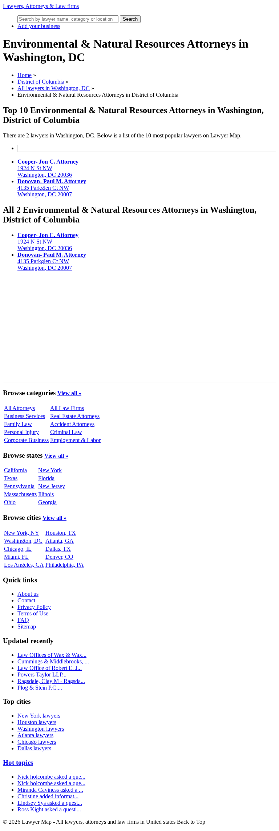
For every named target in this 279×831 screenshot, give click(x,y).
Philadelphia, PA (64, 565)
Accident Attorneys (72, 424)
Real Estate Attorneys (75, 416)
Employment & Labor (75, 440)
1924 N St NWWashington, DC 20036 (47, 168)
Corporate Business (26, 440)
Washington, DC (23, 541)
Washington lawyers (40, 729)
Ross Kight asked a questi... (49, 809)
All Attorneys (19, 408)
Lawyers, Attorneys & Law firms (41, 6)
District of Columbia (40, 82)
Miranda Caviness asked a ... (50, 790)
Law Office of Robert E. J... (49, 668)
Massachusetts (20, 494)
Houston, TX (60, 533)
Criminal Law (66, 432)
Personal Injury (21, 432)
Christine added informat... (47, 796)
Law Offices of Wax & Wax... (51, 655)
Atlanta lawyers (35, 735)
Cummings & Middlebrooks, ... (53, 661)
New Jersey (51, 486)
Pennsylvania (19, 486)
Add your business (38, 26)
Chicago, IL (18, 549)
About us (28, 594)
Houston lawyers (36, 722)
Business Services (24, 416)
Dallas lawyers (34, 748)
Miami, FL (16, 557)
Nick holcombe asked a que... (51, 777)
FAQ (23, 620)
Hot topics (18, 762)
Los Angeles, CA (24, 565)
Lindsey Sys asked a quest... (49, 803)
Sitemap (26, 626)
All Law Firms (67, 408)
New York (50, 470)
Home (24, 75)
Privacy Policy (34, 607)
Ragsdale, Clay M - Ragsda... (51, 681)
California (15, 470)
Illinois (46, 494)
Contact (26, 600)
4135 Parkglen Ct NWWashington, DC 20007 (51, 187)
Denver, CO (59, 557)
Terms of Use (32, 613)
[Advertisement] (139, 328)
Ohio (10, 502)
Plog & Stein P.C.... (39, 688)
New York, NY (21, 533)
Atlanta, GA (59, 541)
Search (130, 19)
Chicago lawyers (36, 742)
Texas (10, 478)
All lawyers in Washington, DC (53, 88)
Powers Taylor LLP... (41, 674)
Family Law (18, 424)
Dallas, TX (58, 549)
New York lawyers (38, 715)
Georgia (47, 502)
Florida (46, 478)
